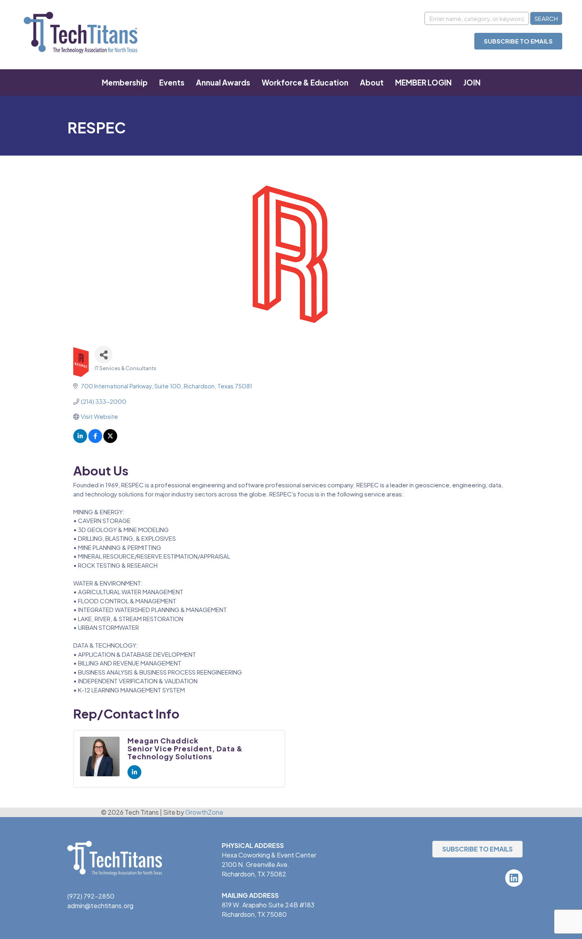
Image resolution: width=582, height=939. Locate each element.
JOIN (472, 82)
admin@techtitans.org (100, 905)
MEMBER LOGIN (423, 82)
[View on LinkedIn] (80, 440)
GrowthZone (204, 812)
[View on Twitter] (110, 440)
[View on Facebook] (95, 440)
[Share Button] (103, 354)
